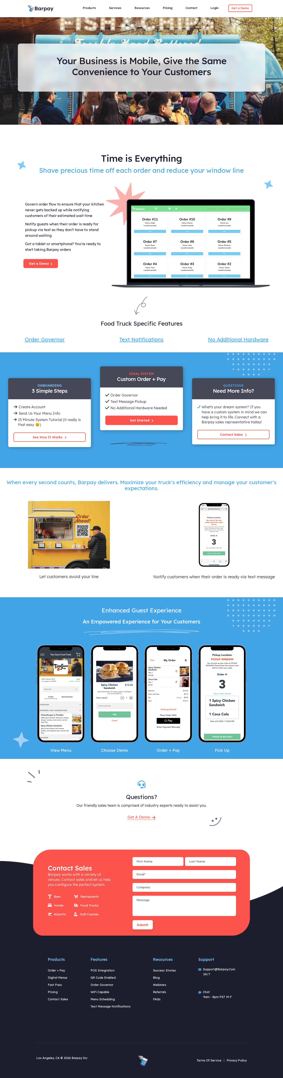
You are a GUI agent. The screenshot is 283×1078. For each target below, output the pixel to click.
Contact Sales (232, 434)
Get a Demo (39, 263)
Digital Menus (57, 977)
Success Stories (164, 970)
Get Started (140, 420)
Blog (156, 977)
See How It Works (48, 437)
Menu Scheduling (103, 999)
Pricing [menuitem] (167, 8)
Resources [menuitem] (142, 8)
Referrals (159, 992)
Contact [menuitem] (191, 8)
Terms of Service (209, 1060)
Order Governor (102, 985)
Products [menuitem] (89, 8)
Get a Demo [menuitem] (240, 8)
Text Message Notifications (110, 1006)
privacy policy (237, 1060)
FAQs (156, 999)
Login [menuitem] (214, 8)
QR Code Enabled (103, 977)
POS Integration (102, 970)
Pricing (53, 992)
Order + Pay (56, 970)
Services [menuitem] (115, 8)
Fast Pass (55, 985)
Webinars (159, 985)
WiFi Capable (100, 992)
